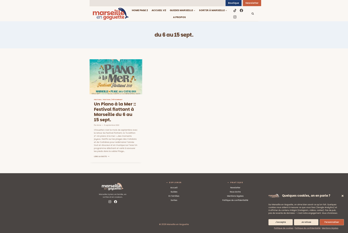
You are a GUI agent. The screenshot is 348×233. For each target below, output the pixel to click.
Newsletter (252, 3)
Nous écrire (235, 191)
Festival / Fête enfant (113, 100)
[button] (342, 195)
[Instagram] (235, 17)
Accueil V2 (159, 10)
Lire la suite (101, 156)
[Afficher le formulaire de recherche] (252, 13)
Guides (174, 191)
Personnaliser (331, 222)
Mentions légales (330, 228)
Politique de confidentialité (308, 228)
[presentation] (116, 76)
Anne (99, 125)
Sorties (174, 200)
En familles (174, 196)
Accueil (174, 187)
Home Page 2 (140, 10)
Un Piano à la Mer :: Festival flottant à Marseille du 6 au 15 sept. (115, 112)
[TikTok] (235, 10)
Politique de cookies (283, 228)
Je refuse (306, 222)
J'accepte (280, 222)
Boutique (233, 3)
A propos (179, 17)
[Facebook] (241, 10)
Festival (98, 100)
